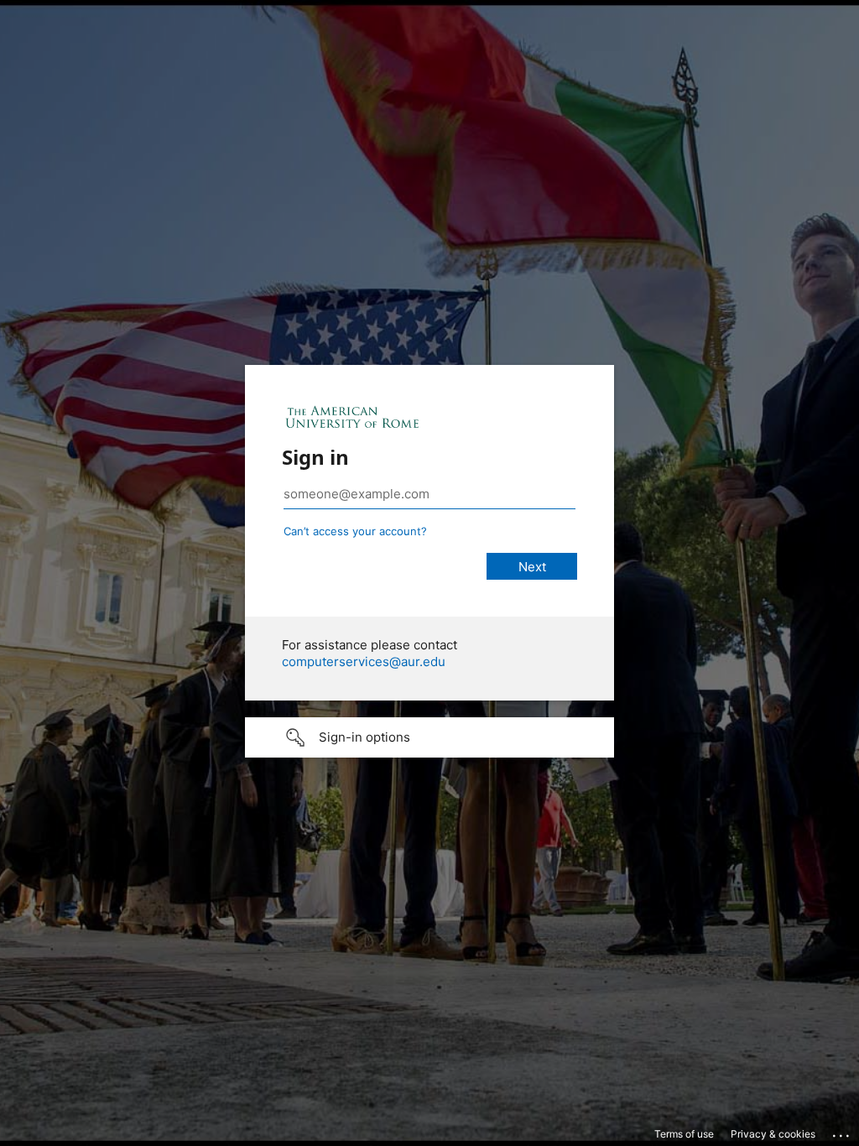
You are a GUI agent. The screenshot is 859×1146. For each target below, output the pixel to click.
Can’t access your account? (355, 531)
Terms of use (684, 1134)
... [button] (842, 1131)
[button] (429, 737)
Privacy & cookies (773, 1134)
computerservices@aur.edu (363, 661)
